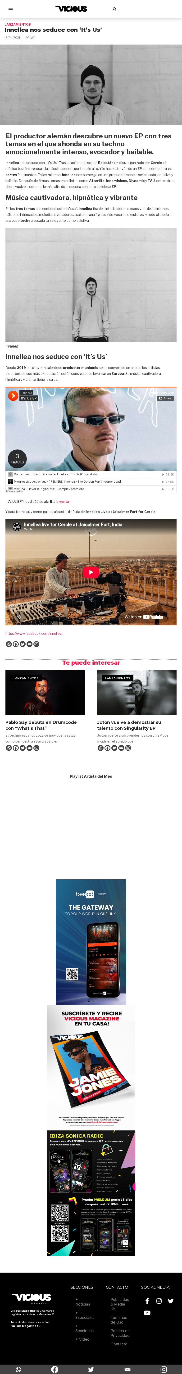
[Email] (29, 644)
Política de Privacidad (120, 1333)
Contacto (119, 1344)
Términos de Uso (119, 1319)
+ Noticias (82, 1301)
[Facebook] (16, 644)
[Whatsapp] (9, 644)
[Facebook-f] (147, 1301)
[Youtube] (147, 1313)
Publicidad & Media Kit (120, 1304)
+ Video (82, 1339)
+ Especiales (84, 1315)
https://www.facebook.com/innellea (33, 633)
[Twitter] (23, 644)
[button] (89, 1001)
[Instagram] (36, 644)
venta (64, 501)
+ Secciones (84, 1328)
